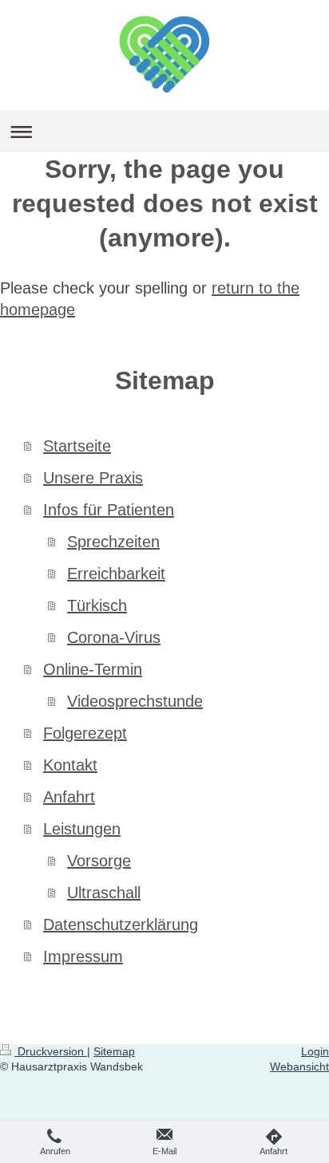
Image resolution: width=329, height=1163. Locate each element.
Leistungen (82, 829)
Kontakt (70, 765)
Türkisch (97, 605)
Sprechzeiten (113, 541)
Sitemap (114, 1051)
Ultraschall (104, 892)
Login (315, 1051)
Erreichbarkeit (116, 573)
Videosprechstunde (135, 701)
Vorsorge (99, 860)
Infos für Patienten (108, 509)
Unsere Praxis (93, 478)
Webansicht (299, 1066)
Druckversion (50, 1051)
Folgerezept (85, 733)
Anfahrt (69, 797)
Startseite (77, 446)
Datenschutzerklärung (120, 924)
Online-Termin (92, 669)
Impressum (83, 956)
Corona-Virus (114, 637)
